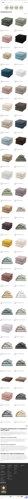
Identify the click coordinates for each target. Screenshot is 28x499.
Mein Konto (22, 465)
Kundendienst (9, 465)
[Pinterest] (3, 482)
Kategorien (16, 465)
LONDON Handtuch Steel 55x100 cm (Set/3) (18, 132)
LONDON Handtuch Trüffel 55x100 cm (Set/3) (18, 98)
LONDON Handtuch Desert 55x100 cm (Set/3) (5, 132)
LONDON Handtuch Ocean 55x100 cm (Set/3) (5, 81)
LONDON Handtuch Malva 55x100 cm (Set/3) (18, 200)
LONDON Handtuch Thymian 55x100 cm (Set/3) (18, 30)
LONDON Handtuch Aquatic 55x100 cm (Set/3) (18, 64)
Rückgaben (8, 471)
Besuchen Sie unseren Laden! (3, 465)
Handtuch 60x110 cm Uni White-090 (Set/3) (19, 302)
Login (21, 466)
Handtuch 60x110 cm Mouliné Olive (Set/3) (19, 234)
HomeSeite (2, 4)
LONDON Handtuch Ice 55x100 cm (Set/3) (4, 149)
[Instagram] (1, 482)
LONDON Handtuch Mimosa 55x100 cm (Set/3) (5, 251)
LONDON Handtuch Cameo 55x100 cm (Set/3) (18, 251)
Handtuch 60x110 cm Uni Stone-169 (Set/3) (19, 217)
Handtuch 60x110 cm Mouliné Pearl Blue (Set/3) (6, 268)
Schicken (8, 470)
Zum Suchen (23, 2)
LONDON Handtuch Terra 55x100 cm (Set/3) (5, 285)
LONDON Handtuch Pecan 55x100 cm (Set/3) (18, 149)
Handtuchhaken (2, 450)
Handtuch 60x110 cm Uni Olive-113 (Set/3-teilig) (19, 166)
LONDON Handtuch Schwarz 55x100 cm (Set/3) (18, 47)
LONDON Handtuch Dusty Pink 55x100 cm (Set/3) (5, 47)
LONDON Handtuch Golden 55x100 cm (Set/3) (5, 217)
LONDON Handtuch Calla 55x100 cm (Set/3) (5, 234)
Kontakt (5, 459)
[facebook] (5, 482)
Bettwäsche (15, 469)
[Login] (25, 2)
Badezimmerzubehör (16, 466)
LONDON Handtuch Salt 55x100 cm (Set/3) (5, 183)
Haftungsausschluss (9, 475)
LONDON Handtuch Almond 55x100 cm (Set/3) (5, 166)
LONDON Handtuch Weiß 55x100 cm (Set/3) (18, 81)
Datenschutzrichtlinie (9, 476)
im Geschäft (18, 457)
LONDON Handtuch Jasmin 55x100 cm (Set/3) (18, 183)
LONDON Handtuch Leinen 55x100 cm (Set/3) (5, 64)
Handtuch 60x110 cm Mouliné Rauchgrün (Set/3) (19, 285)
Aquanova (2, 29)
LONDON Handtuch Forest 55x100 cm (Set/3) (5, 30)
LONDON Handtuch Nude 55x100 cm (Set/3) (18, 268)
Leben (14, 470)
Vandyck (15, 165)
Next (26, 426)
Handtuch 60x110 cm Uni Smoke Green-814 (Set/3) (6, 200)
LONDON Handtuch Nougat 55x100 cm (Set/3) (5, 98)
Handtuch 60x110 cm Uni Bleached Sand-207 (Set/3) (6, 302)
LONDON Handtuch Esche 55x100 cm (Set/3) (18, 115)
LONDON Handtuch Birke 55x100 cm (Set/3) (5, 115)
